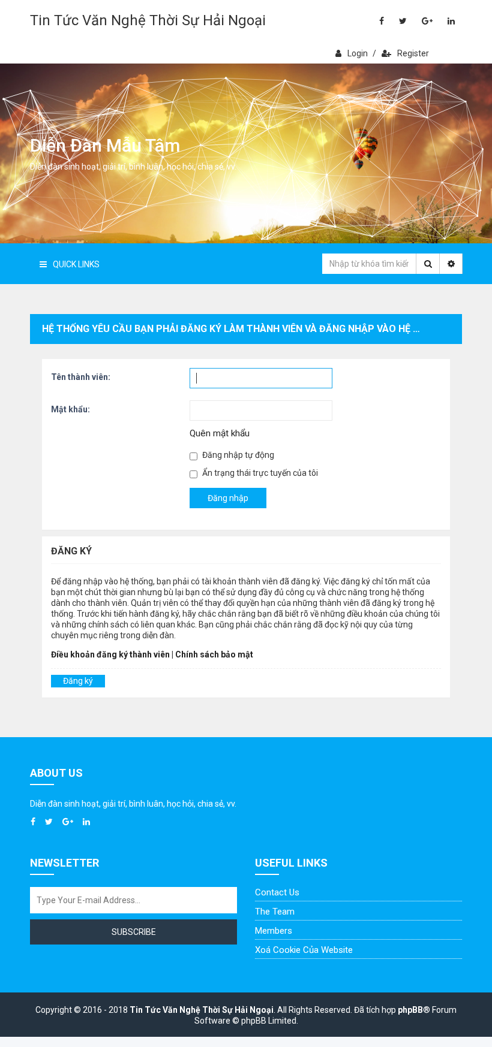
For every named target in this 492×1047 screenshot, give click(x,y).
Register (413, 53)
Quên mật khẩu (220, 433)
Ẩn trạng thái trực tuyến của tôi (259, 473)
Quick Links (76, 264)
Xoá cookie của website (304, 950)
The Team (275, 911)
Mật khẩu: (70, 409)
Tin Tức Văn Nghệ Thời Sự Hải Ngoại (148, 20)
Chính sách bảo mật (214, 654)
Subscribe (134, 932)
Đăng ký (78, 681)
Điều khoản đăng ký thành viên (110, 654)
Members (273, 930)
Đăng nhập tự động (237, 455)
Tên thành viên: (80, 377)
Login (357, 53)
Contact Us (277, 892)
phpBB (410, 1010)
